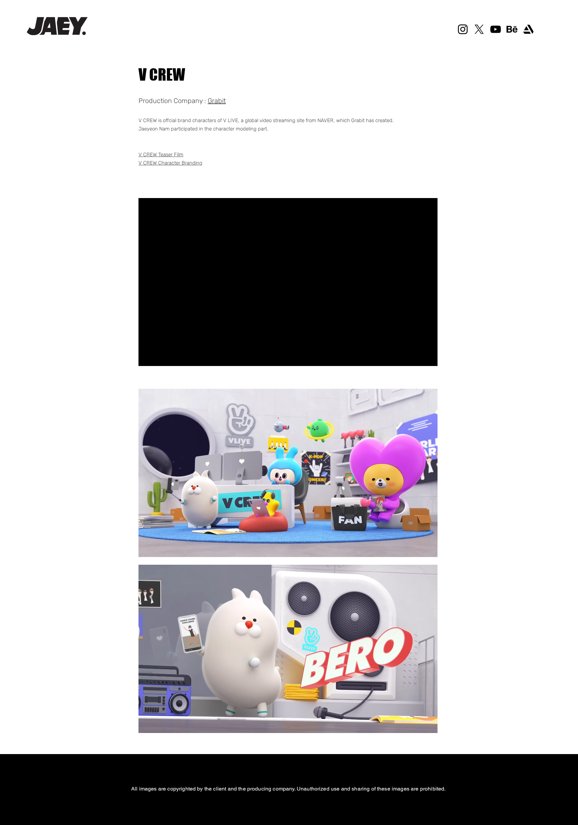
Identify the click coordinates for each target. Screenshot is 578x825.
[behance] (511, 29)
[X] (479, 29)
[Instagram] (462, 29)
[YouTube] (495, 29)
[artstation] (528, 29)
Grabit (217, 101)
